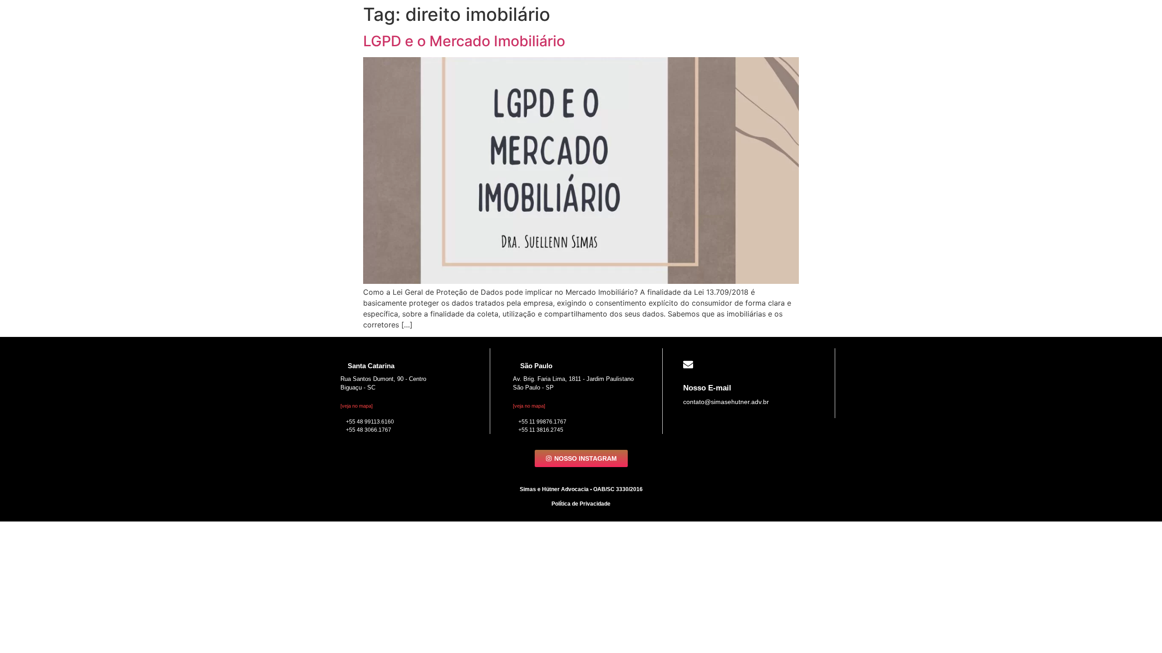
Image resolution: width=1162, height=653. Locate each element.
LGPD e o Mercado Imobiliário (464, 41)
